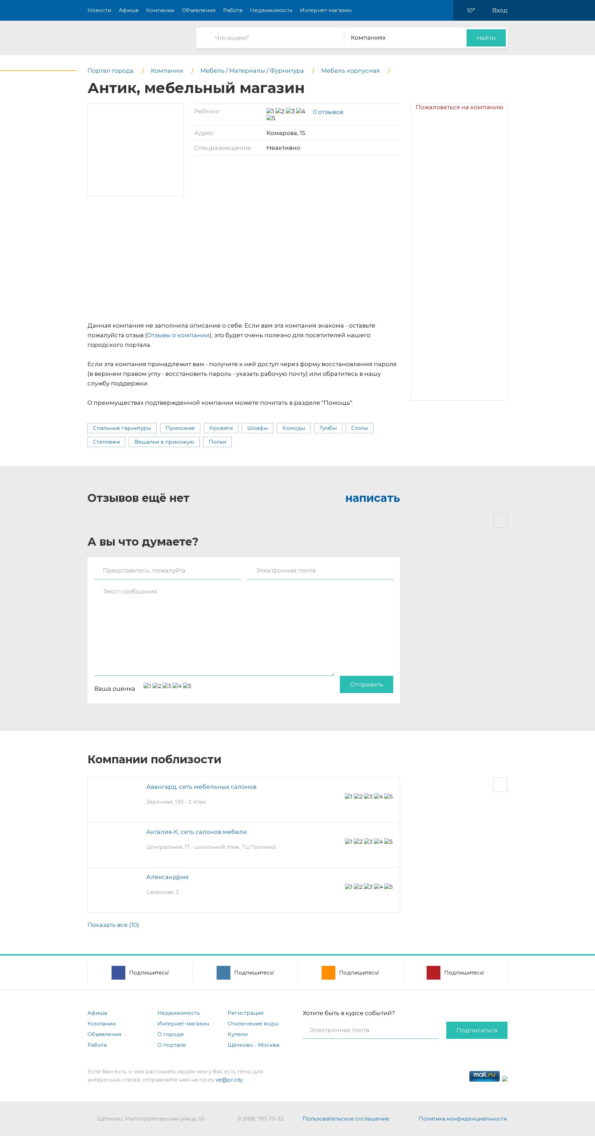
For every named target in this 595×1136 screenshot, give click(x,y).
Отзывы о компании (178, 335)
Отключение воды (253, 1023)
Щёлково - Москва (253, 1045)
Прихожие (180, 428)
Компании (160, 10)
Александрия (167, 877)
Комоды (293, 428)
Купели (238, 1034)
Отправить (366, 684)
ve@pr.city (229, 1079)
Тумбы (328, 428)
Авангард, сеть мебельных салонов (201, 786)
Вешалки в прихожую (164, 441)
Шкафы (257, 428)
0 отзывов (328, 112)
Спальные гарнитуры (122, 428)
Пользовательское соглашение (346, 1118)
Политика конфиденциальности (463, 1118)
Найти (486, 37)
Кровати (221, 428)
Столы (359, 428)
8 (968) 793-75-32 (260, 1118)
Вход (500, 10)
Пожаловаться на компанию (459, 107)
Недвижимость (271, 10)
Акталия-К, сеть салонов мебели (196, 831)
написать (372, 498)
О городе (170, 1034)
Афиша (128, 10)
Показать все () (113, 924)
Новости (99, 10)
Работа (232, 10)
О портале (171, 1045)
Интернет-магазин (326, 10)
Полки (217, 441)
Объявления (199, 10)
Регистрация (245, 1013)
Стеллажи (106, 441)
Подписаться (477, 1030)
